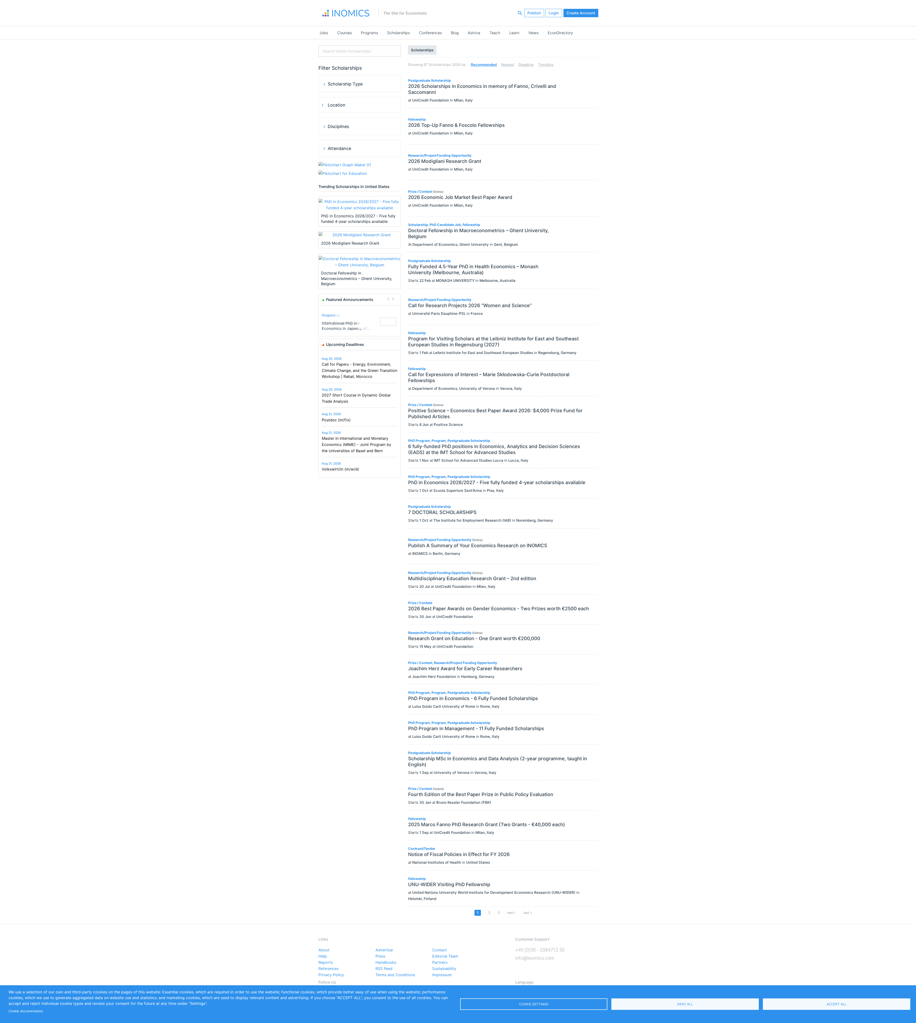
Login (554, 13)
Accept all (837, 1004)
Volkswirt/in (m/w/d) (340, 469)
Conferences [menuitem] (430, 32)
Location (336, 104)
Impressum (442, 975)
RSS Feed (383, 969)
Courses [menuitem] (344, 32)
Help (322, 956)
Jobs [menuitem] (323, 32)
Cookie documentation (26, 1011)
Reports (325, 962)
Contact (439, 950)
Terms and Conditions (395, 975)
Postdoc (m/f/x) (336, 420)
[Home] (346, 13)
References (328, 969)
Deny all (685, 1004)
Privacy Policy (331, 975)
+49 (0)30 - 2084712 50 (540, 950)
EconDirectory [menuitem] (560, 32)
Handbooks (385, 962)
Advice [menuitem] (474, 32)
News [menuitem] (534, 32)
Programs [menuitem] (369, 32)
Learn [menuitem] (514, 32)
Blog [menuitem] (455, 32)
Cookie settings (533, 1004)
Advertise (384, 950)
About (323, 950)
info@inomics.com (534, 958)
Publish (534, 13)
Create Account (581, 13)
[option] (360, 322)
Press (380, 956)
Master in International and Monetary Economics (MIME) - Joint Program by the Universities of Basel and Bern (356, 444)
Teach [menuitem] (494, 32)
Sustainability (444, 969)
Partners (440, 962)
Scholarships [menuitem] (398, 32)
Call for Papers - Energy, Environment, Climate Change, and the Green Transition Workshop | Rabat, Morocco (359, 370)
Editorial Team (445, 956)
